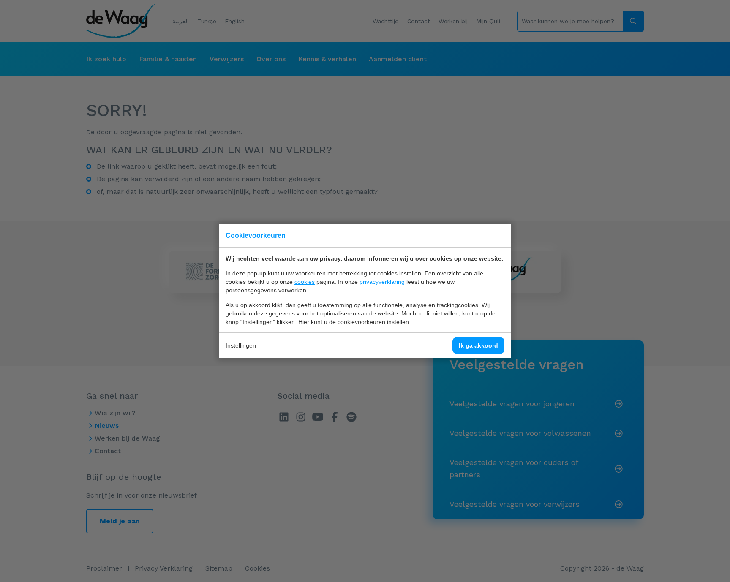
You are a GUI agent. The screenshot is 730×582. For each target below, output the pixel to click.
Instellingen (241, 345)
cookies (304, 281)
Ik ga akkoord (478, 345)
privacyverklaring (382, 281)
